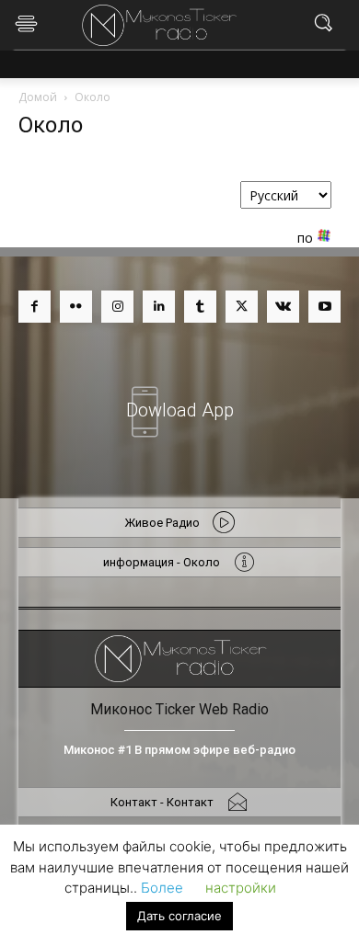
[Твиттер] (242, 307)
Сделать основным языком (246, 218)
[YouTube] (324, 307)
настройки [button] (240, 887)
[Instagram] (117, 307)
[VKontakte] (283, 307)
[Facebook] (34, 307)
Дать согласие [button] (179, 915)
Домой (37, 97)
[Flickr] (76, 307)
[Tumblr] (200, 307)
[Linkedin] (159, 307)
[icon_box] (179, 399)
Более (162, 887)
